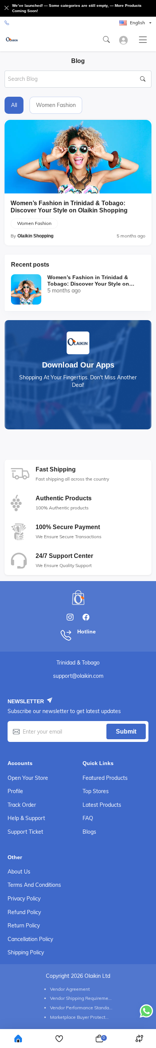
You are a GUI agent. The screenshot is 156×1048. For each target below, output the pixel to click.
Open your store (28, 778)
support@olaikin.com (78, 675)
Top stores (96, 791)
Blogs (89, 831)
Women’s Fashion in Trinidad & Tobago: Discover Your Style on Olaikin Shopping (69, 207)
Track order (22, 804)
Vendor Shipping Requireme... (81, 998)
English (137, 22)
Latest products (102, 804)
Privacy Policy (24, 898)
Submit (126, 731)
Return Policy (24, 925)
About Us (19, 871)
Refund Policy (24, 912)
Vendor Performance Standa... (81, 1007)
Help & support (26, 818)
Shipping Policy (26, 952)
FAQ (88, 818)
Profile (15, 791)
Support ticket (25, 831)
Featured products (105, 778)
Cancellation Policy (30, 939)
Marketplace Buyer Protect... (79, 1017)
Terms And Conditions (34, 884)
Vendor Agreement (70, 989)
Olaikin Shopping (35, 236)
